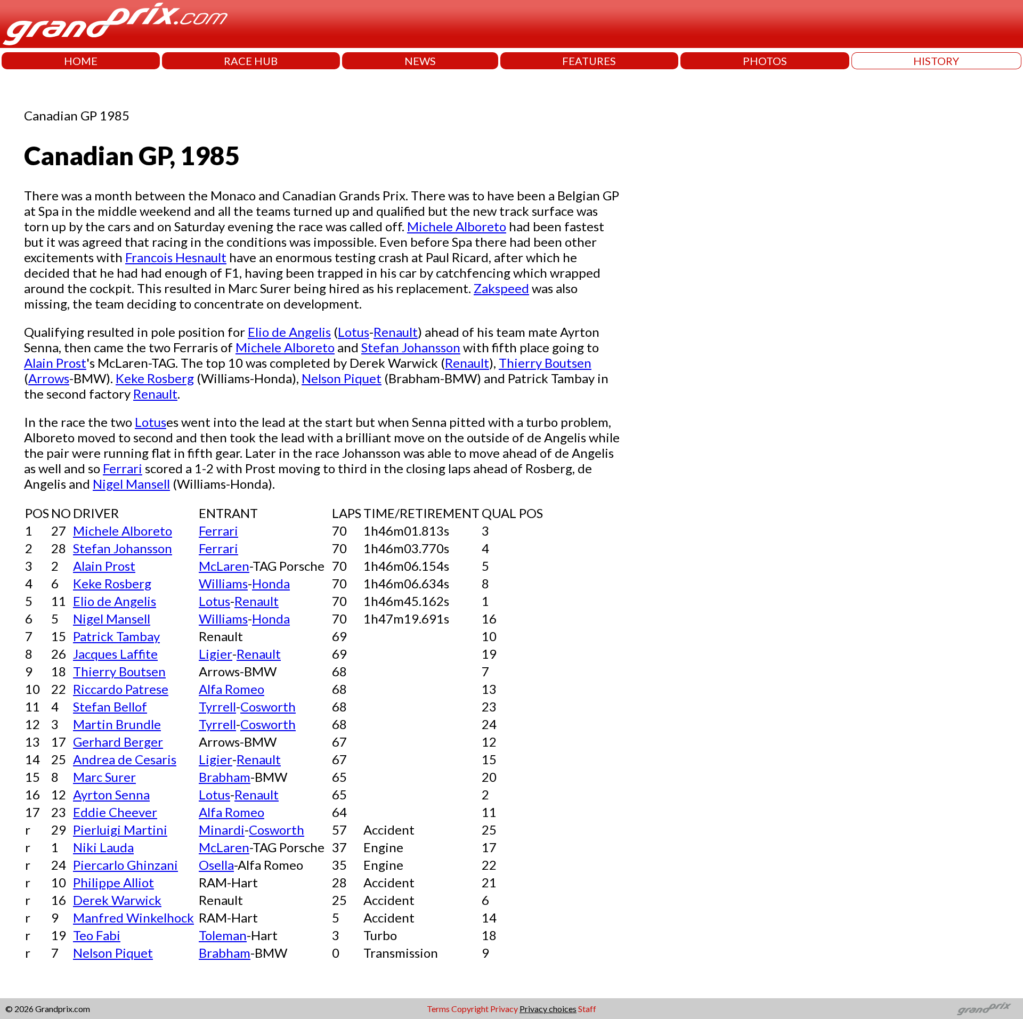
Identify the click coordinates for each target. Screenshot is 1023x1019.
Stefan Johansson (410, 347)
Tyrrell (217, 706)
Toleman (223, 935)
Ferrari (122, 468)
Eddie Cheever (115, 812)
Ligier (215, 653)
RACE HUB (251, 60)
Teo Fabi (96, 935)
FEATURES (589, 60)
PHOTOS (765, 60)
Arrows (48, 378)
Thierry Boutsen (545, 362)
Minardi (222, 829)
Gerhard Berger (118, 741)
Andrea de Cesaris (124, 759)
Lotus (353, 331)
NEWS (420, 60)
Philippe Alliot (113, 882)
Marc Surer (104, 777)
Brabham (224, 777)
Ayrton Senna (111, 794)
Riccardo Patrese (120, 689)
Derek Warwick (117, 900)
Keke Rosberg (155, 378)
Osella (216, 864)
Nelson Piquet (341, 378)
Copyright (470, 1009)
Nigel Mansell (131, 483)
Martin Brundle (117, 724)
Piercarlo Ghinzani (125, 864)
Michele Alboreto (456, 226)
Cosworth (268, 706)
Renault (396, 331)
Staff (587, 1009)
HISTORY (936, 60)
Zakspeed (501, 288)
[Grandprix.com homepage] (984, 1008)
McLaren (224, 565)
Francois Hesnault (175, 257)
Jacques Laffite (115, 653)
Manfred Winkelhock (133, 917)
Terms (438, 1009)
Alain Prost (55, 362)
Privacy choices (548, 1009)
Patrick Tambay (116, 636)
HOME (81, 60)
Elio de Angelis (289, 331)
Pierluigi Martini (120, 829)
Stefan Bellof (110, 706)
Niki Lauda (103, 847)
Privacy (504, 1009)
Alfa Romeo (231, 689)
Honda (271, 583)
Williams (223, 583)
